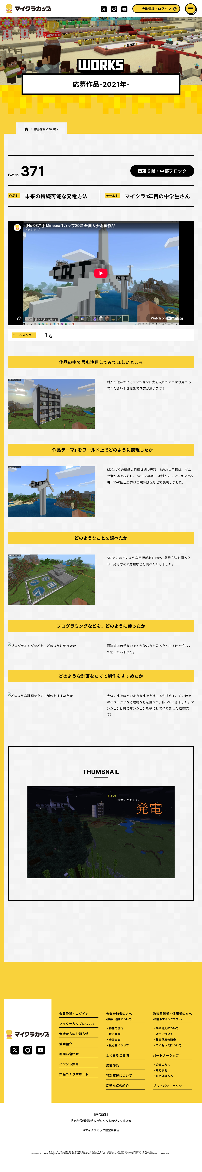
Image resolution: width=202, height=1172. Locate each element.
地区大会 (114, 1034)
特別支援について (119, 1075)
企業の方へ (163, 1064)
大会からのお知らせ (73, 1033)
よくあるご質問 (117, 1055)
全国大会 (114, 1039)
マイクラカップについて (77, 1023)
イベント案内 (69, 1064)
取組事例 (161, 1070)
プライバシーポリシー (169, 1085)
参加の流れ (116, 1028)
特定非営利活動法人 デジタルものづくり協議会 (101, 1121)
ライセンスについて (168, 1045)
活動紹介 (65, 1043)
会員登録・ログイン (156, 8)
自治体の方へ (164, 1076)
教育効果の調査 (166, 1039)
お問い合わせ (69, 1054)
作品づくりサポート (73, 1074)
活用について (164, 1034)
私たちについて (119, 1045)
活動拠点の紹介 (117, 1085)
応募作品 (112, 1065)
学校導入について (167, 1028)
